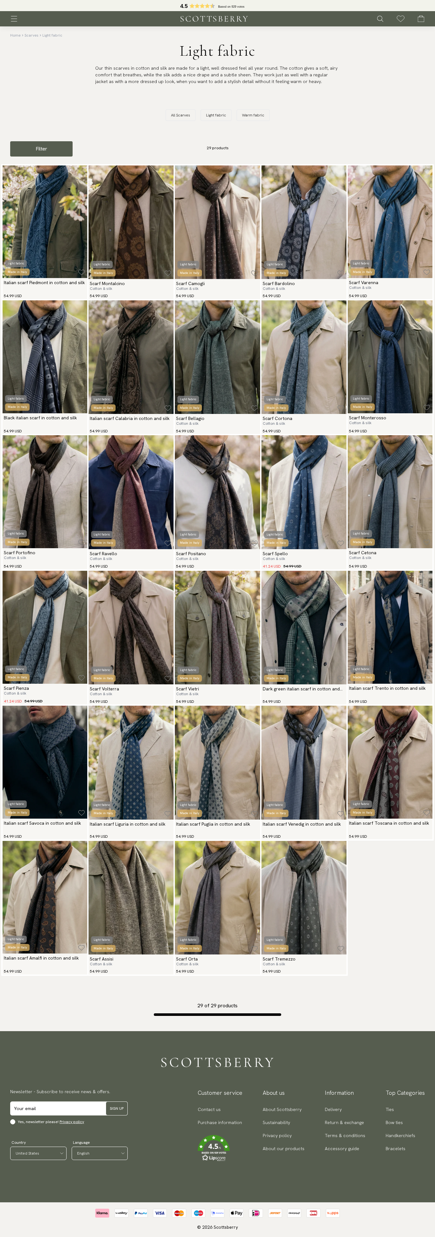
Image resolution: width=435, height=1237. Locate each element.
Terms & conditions (345, 1135)
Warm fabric (253, 115)
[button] (220, 1148)
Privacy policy (72, 1121)
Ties (390, 1109)
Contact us (209, 1109)
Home (15, 35)
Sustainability (276, 1122)
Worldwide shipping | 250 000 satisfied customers (217, 5)
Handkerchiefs (400, 1135)
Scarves (32, 35)
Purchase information (220, 1122)
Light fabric (52, 35)
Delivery (333, 1109)
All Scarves (180, 115)
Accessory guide (342, 1148)
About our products (283, 1148)
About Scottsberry (282, 1109)
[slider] (217, 5)
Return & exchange (344, 1122)
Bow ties (394, 1122)
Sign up (117, 1108)
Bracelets (395, 1148)
